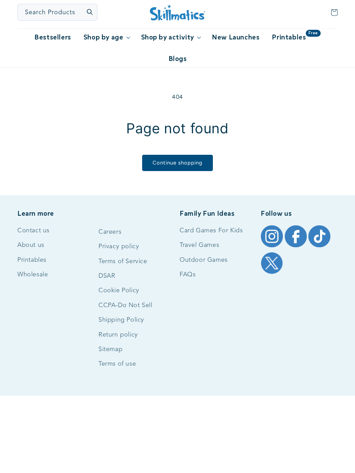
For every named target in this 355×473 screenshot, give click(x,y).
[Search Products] (89, 11)
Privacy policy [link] (118, 246)
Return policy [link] (118, 335)
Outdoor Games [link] (204, 260)
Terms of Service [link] (122, 261)
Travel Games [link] (199, 245)
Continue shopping (177, 163)
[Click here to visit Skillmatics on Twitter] (272, 273)
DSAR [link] (106, 276)
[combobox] (57, 12)
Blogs (177, 58)
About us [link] (30, 245)
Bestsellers (52, 37)
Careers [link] (109, 232)
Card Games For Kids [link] (211, 230)
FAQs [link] (188, 274)
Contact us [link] (33, 230)
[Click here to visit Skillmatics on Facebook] (297, 246)
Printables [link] (31, 260)
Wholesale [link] (32, 274)
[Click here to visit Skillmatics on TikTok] (319, 246)
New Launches (235, 37)
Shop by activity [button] (167, 37)
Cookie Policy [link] (118, 290)
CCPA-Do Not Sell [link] (125, 305)
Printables (295, 36)
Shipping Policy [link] (121, 320)
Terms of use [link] (117, 364)
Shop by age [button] (103, 37)
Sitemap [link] (110, 349)
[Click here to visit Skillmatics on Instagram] (273, 246)
